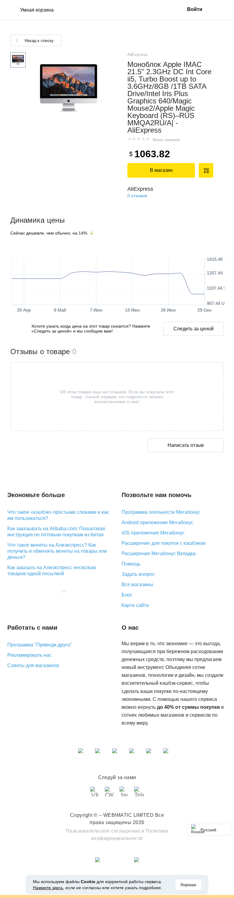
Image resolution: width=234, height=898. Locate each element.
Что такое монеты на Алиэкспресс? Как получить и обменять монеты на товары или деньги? (57, 551)
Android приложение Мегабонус (157, 522)
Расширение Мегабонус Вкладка (159, 553)
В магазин (161, 170)
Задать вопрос (138, 574)
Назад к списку (39, 40)
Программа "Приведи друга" (39, 644)
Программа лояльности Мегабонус (161, 512)
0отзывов (137, 195)
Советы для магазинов (33, 665)
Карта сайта (135, 605)
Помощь (131, 563)
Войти (194, 9)
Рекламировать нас (29, 655)
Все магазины (137, 584)
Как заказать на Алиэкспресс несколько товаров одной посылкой (51, 570)
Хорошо (188, 884)
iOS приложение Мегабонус (153, 532)
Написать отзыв (186, 445)
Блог (127, 594)
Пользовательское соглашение (103, 831)
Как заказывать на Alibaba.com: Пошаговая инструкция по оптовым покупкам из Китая (56, 531)
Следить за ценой (193, 328)
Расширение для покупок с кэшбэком (163, 543)
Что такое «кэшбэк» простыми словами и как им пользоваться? (57, 515)
